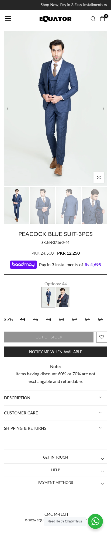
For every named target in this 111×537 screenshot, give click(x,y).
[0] (102, 19)
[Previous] (8, 108)
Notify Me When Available (55, 351)
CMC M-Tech (56, 514)
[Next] (103, 108)
